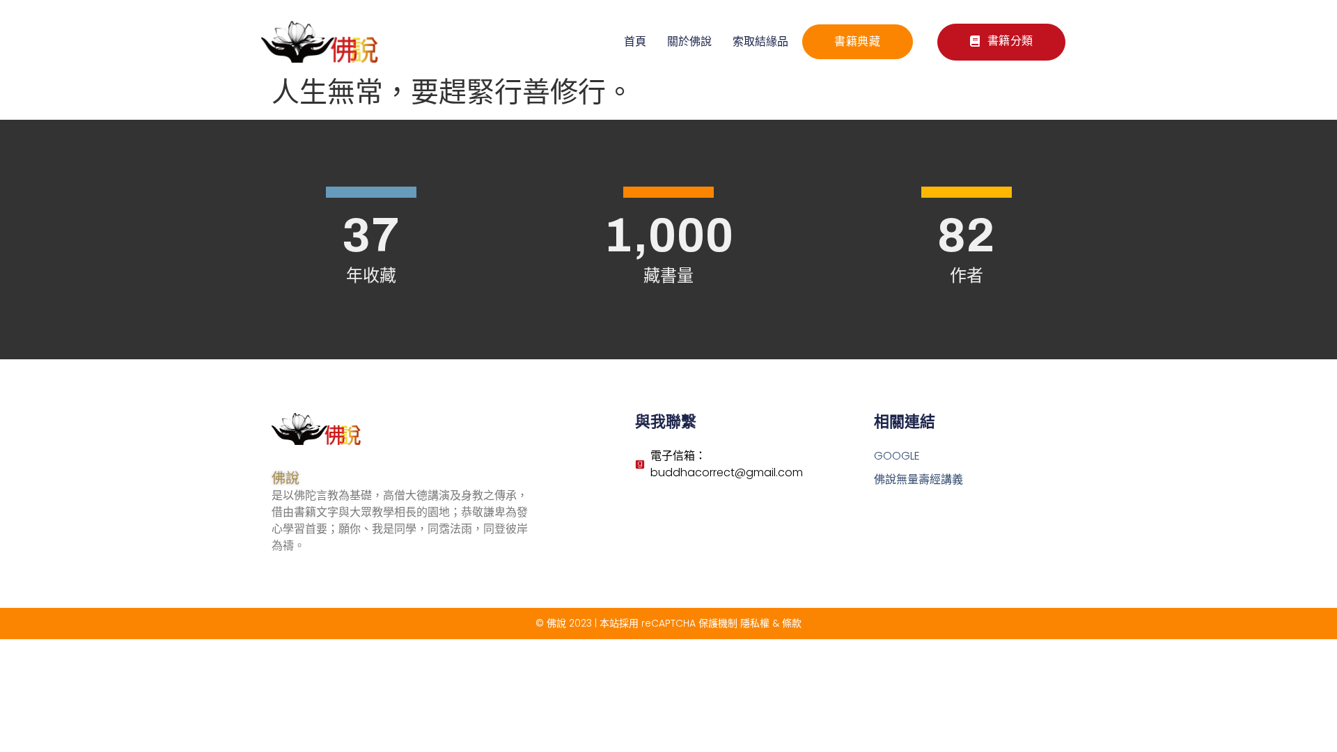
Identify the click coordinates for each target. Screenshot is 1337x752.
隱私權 (754, 623)
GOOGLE (897, 456)
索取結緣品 (760, 41)
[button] (1001, 42)
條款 (792, 623)
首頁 (635, 41)
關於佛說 (689, 41)
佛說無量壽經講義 (918, 479)
